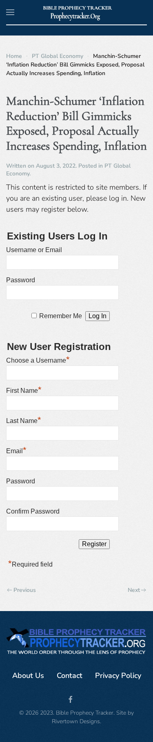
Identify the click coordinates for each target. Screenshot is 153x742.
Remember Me (60, 315)
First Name (24, 389)
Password (20, 280)
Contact (69, 675)
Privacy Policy (118, 675)
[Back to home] (76, 12)
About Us (28, 675)
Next (134, 590)
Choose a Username (38, 359)
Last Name (23, 419)
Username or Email (34, 249)
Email (16, 449)
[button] (10, 12)
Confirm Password (33, 511)
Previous (24, 590)
